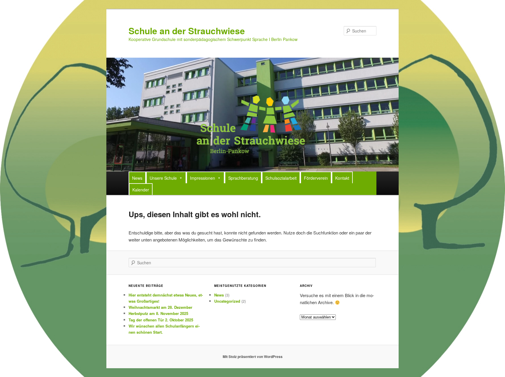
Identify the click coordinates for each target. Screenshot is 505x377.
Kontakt (342, 178)
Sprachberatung (243, 178)
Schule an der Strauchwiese (187, 30)
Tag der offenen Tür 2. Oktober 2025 (161, 320)
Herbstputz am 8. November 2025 (158, 313)
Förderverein (316, 178)
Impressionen (202, 178)
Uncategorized (227, 301)
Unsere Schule (163, 178)
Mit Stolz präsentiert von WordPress (253, 356)
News (137, 178)
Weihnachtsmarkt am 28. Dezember (160, 307)
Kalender (140, 190)
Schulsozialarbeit (281, 178)
